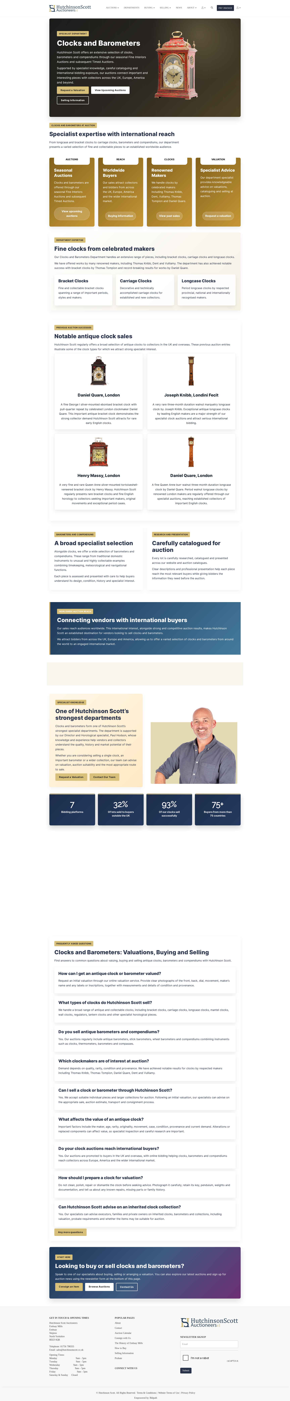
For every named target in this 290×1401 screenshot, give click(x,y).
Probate (118, 1358)
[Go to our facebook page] (118, 1374)
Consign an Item (69, 1286)
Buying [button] (148, 7)
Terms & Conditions (146, 1393)
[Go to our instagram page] (132, 1374)
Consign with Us (123, 1338)
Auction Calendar (123, 1333)
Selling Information (73, 100)
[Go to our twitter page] (125, 1374)
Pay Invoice (225, 8)
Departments (131, 7)
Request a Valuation (73, 90)
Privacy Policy (188, 1393)
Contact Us (127, 1286)
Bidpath (153, 1398)
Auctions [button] (111, 7)
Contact (118, 1328)
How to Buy (120, 1348)
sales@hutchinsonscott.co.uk (69, 1350)
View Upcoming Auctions (110, 90)
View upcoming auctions (72, 214)
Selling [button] (164, 7)
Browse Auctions (99, 1286)
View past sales (169, 215)
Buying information (120, 215)
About (118, 1323)
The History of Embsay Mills (129, 1343)
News (179, 7)
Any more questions (70, 1232)
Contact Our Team (104, 777)
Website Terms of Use (168, 1393)
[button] (203, 7)
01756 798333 (67, 1346)
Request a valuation (218, 215)
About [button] (191, 7)
